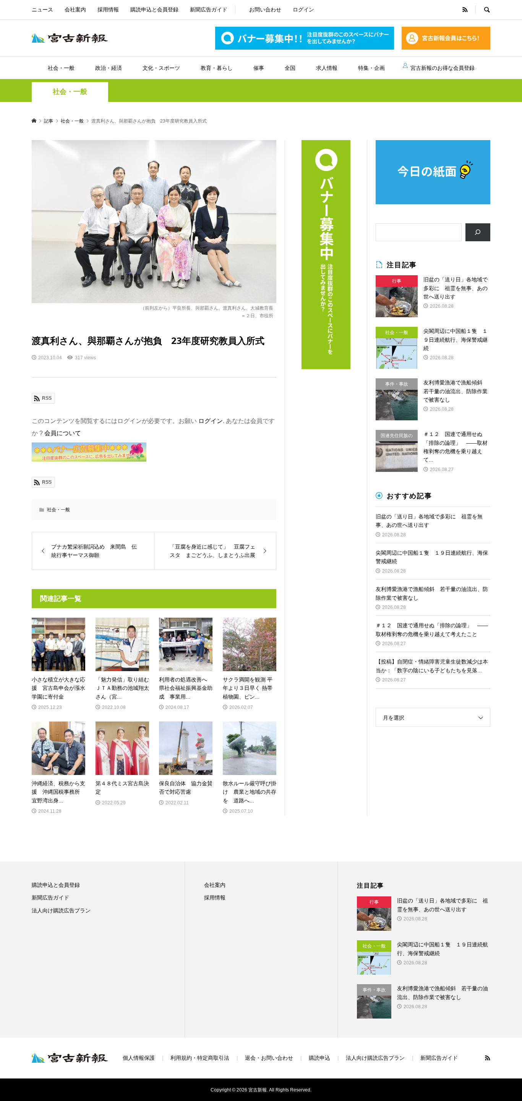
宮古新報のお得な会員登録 (442, 68)
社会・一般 (61, 68)
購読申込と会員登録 (154, 9)
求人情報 (326, 68)
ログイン (303, 9)
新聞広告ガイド (208, 9)
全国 (290, 68)
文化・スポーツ (161, 68)
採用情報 (108, 9)
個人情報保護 (139, 1058)
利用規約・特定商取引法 (199, 1058)
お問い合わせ (265, 9)
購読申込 (319, 1058)
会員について (62, 433)
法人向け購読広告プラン (61, 910)
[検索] (477, 232)
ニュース (42, 9)
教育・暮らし (217, 68)
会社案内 (75, 9)
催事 (258, 68)
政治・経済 (108, 68)
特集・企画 (371, 68)
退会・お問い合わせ (269, 1058)
